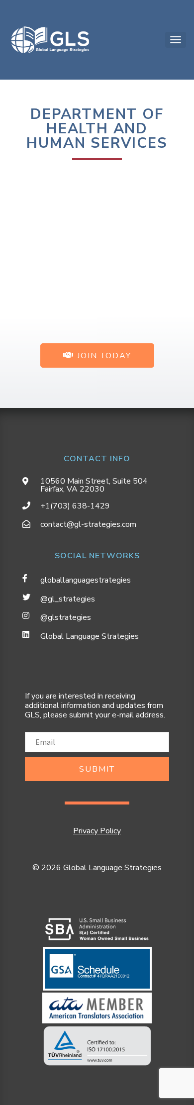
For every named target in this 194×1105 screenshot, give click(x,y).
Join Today (102, 355)
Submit (97, 769)
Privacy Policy (97, 830)
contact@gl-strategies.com (88, 524)
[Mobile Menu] (175, 40)
